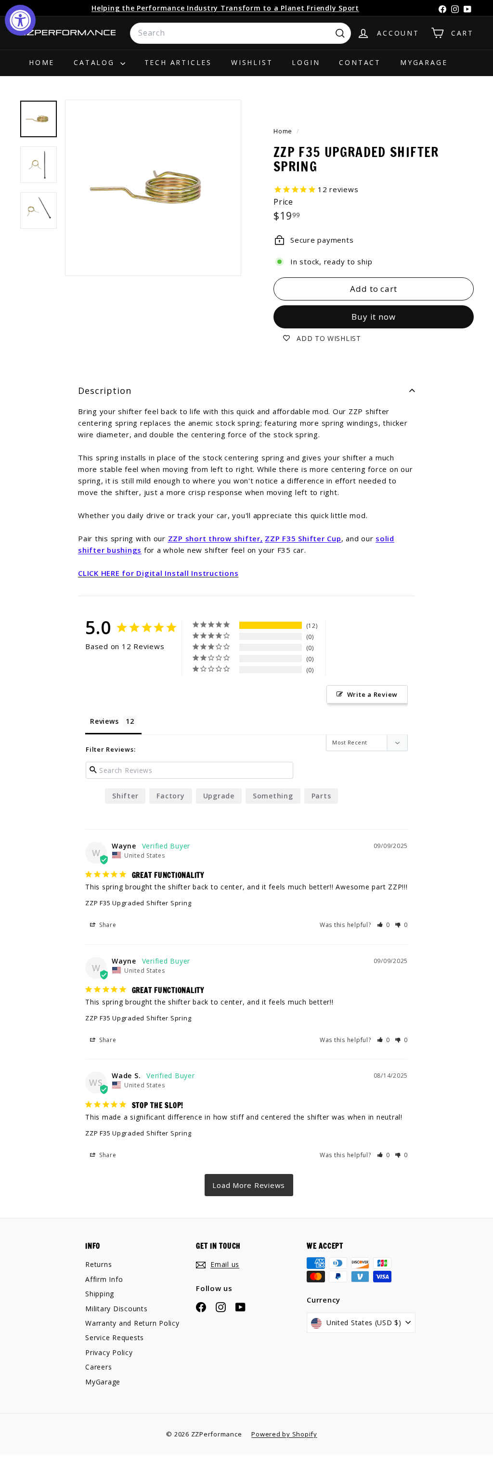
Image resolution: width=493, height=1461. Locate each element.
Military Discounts (116, 1308)
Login (306, 62)
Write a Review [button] (372, 694)
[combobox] (240, 33)
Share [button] (107, 925)
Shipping (99, 1293)
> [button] (249, 1185)
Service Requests (114, 1337)
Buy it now (373, 316)
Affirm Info (104, 1279)
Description (104, 390)
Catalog (95, 62)
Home (41, 62)
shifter (125, 795)
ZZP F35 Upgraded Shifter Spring (138, 903)
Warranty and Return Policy (132, 1323)
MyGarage (423, 62)
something (273, 795)
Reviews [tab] (104, 721)
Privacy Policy (109, 1352)
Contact (360, 62)
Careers (98, 1366)
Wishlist (251, 62)
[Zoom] (153, 187)
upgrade (218, 795)
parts (321, 795)
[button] (383, 925)
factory (170, 795)
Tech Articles (178, 62)
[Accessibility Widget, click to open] (20, 20)
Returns (98, 1264)
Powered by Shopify (284, 1434)
